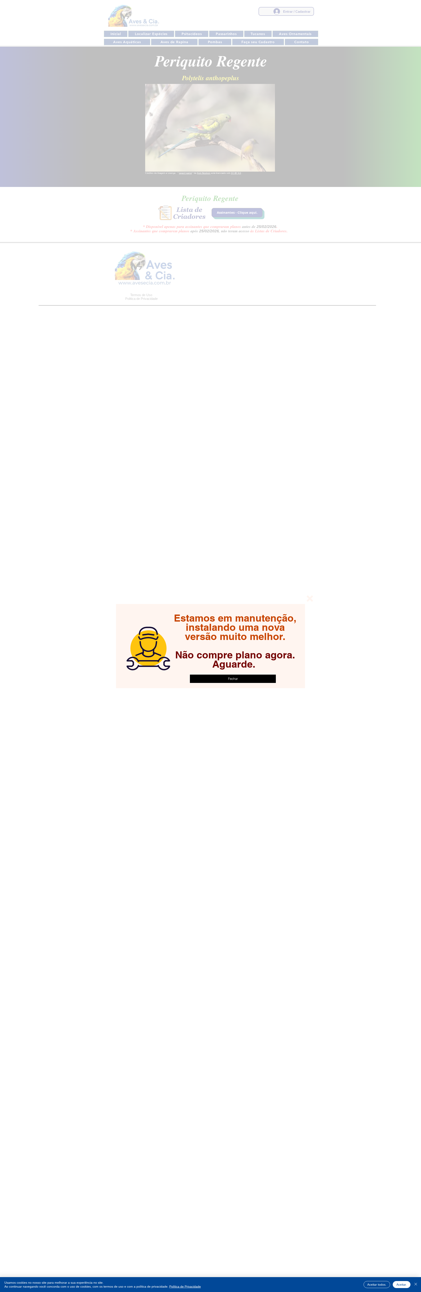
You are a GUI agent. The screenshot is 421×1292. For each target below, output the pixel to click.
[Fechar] (415, 1284)
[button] (310, 598)
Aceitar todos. (376, 1284)
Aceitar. (401, 1284)
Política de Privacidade (185, 1286)
